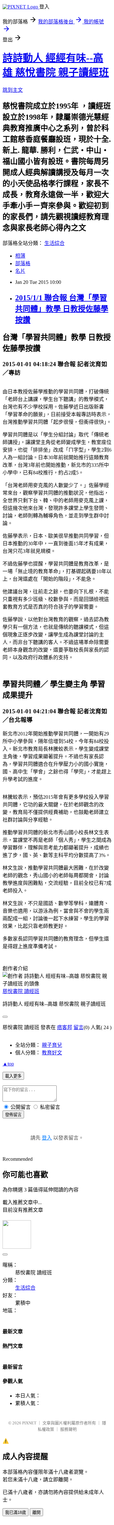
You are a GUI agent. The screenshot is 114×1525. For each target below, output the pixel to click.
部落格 (22, 263)
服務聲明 (68, 1429)
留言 (78, 1027)
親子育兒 (52, 1045)
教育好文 (52, 1052)
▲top (8, 1063)
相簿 (20, 256)
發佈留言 (13, 1114)
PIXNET (29, 1423)
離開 (36, 1512)
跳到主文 (13, 90)
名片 (20, 271)
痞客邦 (64, 1027)
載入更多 (13, 1076)
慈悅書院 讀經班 (21, 991)
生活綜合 (54, 243)
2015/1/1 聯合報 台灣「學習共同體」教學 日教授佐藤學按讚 (61, 309)
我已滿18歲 (15, 1512)
